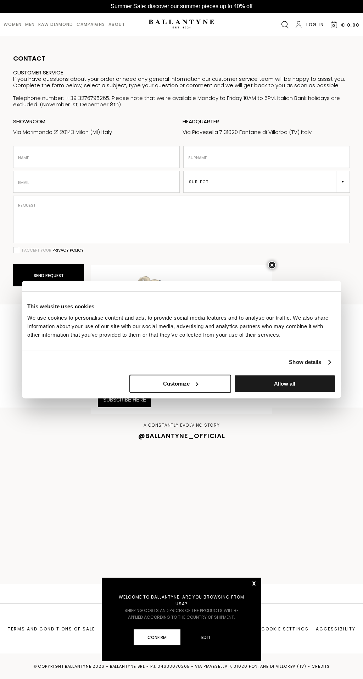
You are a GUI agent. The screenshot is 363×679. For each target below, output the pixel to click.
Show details (305, 362)
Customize (176, 384)
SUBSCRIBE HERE (124, 400)
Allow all (284, 384)
